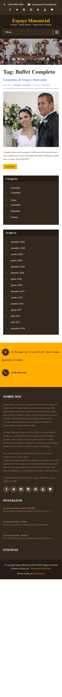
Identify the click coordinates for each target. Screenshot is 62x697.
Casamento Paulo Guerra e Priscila (19, 508)
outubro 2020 (17, 254)
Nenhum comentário (22, 85)
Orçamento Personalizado (44, 4)
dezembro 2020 (18, 242)
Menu (8, 32)
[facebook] (10, 9)
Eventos (46, 85)
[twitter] (17, 9)
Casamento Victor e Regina (15, 535)
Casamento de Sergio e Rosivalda (24, 79)
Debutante (15, 211)
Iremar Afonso (39, 573)
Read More (10, 167)
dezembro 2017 (18, 291)
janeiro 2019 (16, 260)
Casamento (16, 193)
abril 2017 (15, 322)
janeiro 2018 (16, 285)
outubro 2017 (17, 297)
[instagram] (24, 9)
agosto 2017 (16, 310)
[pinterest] (37, 9)
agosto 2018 (16, 279)
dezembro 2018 (18, 266)
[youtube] (44, 9)
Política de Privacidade (41, 568)
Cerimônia (15, 188)
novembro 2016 (18, 328)
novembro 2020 (18, 248)
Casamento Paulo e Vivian (15, 522)
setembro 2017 (17, 304)
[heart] (51, 9)
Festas (13, 200)
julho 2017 (16, 316)
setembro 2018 (17, 273)
